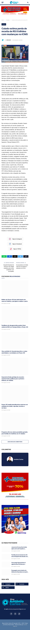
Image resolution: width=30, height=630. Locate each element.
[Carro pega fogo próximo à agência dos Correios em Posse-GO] (6, 564)
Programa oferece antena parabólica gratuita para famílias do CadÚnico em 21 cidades (14, 432)
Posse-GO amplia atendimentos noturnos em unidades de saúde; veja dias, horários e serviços (15, 406)
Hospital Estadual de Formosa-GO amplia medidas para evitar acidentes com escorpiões (8, 268)
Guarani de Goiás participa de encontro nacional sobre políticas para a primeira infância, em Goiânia (13, 378)
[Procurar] (27, 2)
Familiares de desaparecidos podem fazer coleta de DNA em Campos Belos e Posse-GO (15, 326)
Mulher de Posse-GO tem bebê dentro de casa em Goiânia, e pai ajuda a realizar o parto (15, 300)
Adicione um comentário (15, 441)
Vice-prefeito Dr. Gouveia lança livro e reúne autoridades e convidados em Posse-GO (14, 352)
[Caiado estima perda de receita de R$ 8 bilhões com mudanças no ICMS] (15, 53)
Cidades (3, 24)
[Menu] (3, 2)
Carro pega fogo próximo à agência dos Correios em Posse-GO (18, 564)
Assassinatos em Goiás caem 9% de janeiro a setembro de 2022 (22, 266)
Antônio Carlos (18, 459)
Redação (9, 40)
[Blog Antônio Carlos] (15, 2)
